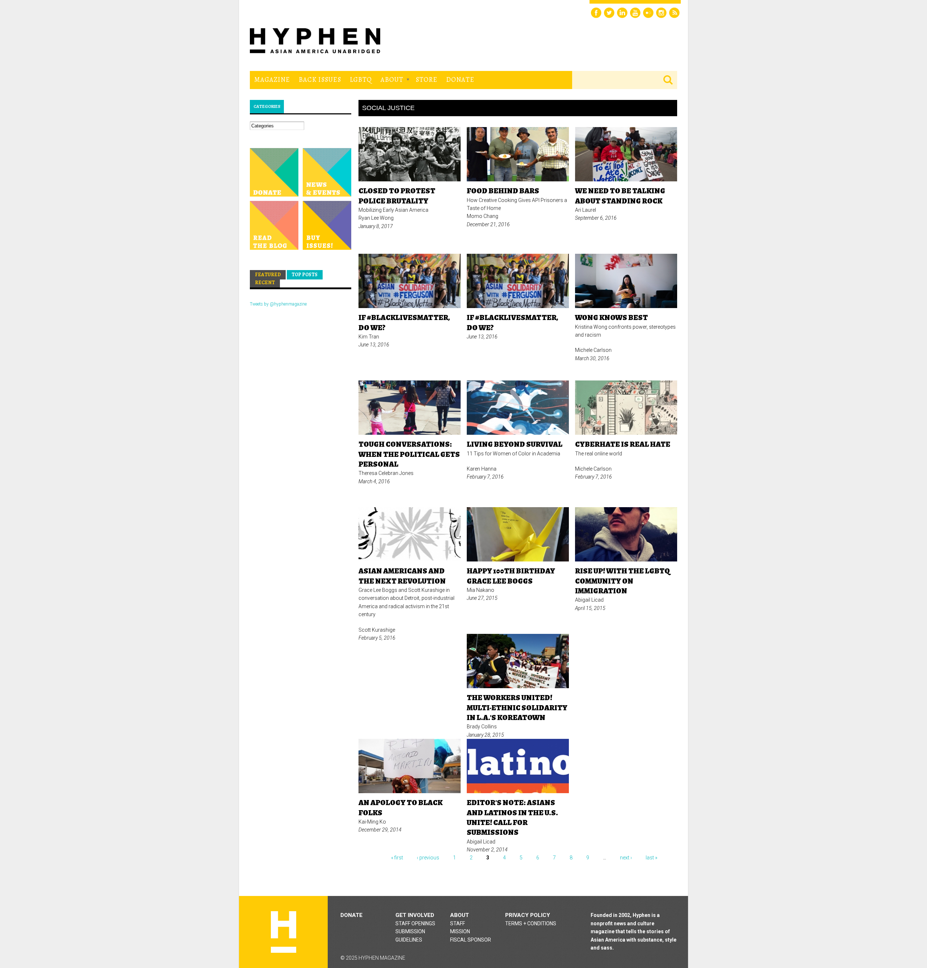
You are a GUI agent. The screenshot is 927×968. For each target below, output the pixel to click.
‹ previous (428, 857)
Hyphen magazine (283, 932)
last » (651, 857)
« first (397, 857)
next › (626, 857)
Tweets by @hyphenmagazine (278, 304)
